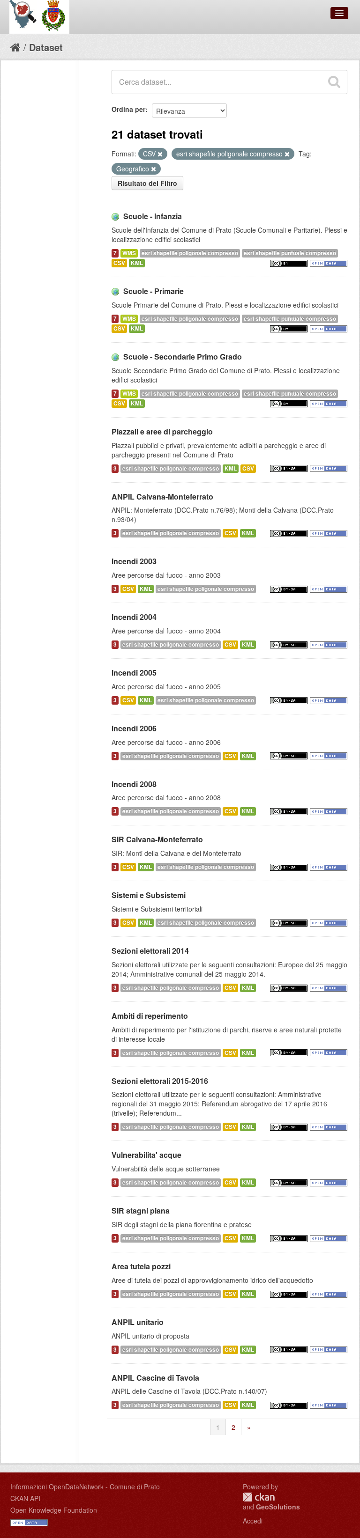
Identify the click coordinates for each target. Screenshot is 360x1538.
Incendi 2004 (134, 616)
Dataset (46, 47)
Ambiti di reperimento (150, 1015)
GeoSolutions (278, 1506)
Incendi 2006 (134, 728)
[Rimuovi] (160, 154)
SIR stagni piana (141, 1210)
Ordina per (128, 109)
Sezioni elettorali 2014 (150, 950)
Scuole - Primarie (153, 291)
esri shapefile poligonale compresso (190, 253)
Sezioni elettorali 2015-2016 (160, 1080)
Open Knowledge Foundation (53, 1510)
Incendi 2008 (134, 784)
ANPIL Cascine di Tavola (155, 1377)
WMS (129, 253)
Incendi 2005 (134, 672)
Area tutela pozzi (141, 1266)
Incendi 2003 (134, 561)
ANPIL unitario (138, 1322)
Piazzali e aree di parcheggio (162, 431)
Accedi (252, 1520)
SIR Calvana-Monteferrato (157, 839)
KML (137, 263)
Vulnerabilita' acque (146, 1154)
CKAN (259, 1497)
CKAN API (25, 1498)
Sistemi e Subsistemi (149, 895)
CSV (119, 263)
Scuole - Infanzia (152, 216)
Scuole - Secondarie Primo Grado (182, 356)
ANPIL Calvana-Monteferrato (162, 496)
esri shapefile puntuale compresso (290, 253)
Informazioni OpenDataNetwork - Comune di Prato (85, 1486)
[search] (334, 82)
